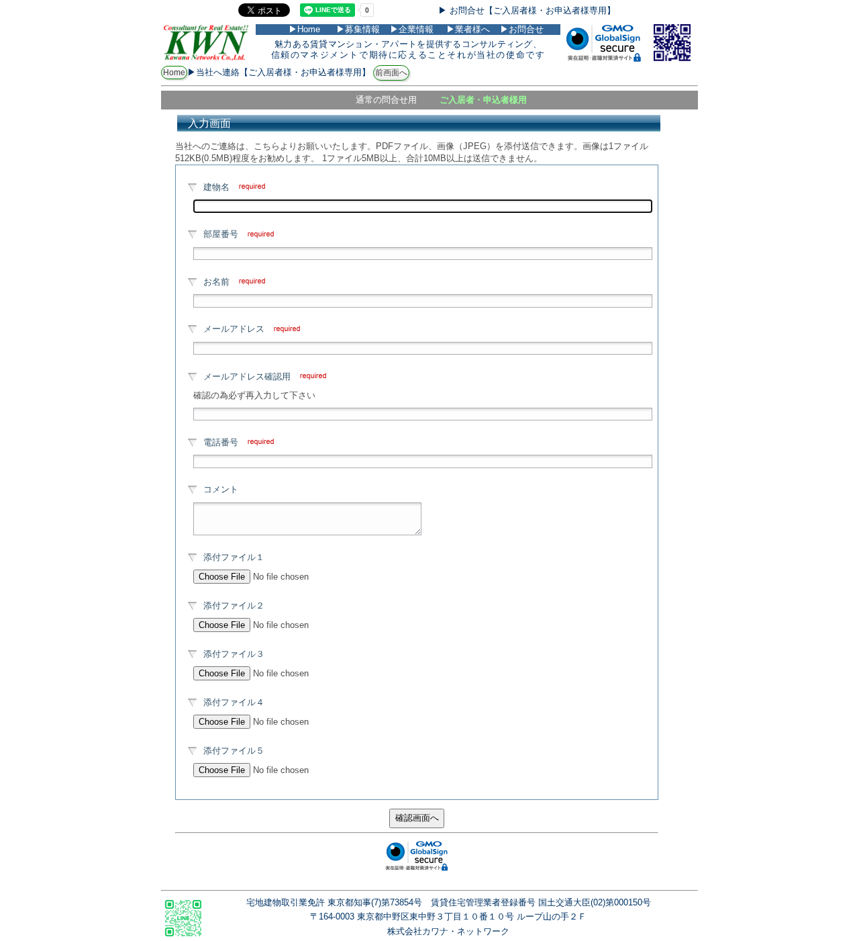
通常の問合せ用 (386, 100)
